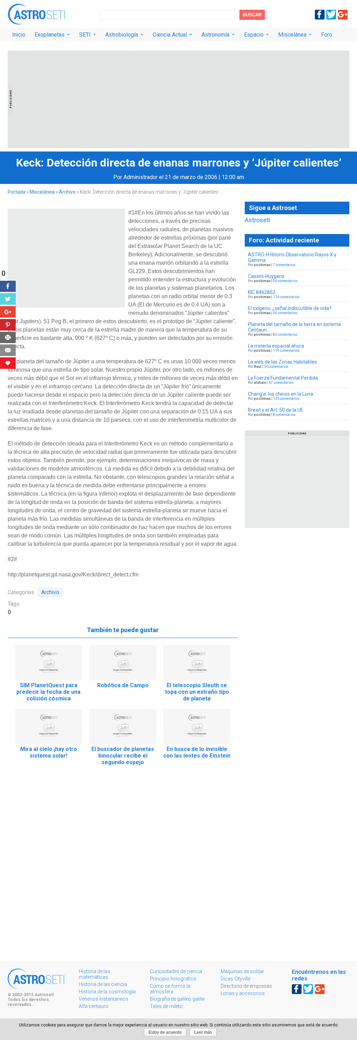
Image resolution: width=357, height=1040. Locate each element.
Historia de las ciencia (103, 984)
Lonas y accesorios (243, 993)
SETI (85, 34)
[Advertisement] (178, 99)
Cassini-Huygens (266, 276)
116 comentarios (286, 297)
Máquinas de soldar (242, 971)
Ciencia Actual (170, 34)
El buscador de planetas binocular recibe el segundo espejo (122, 756)
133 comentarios (286, 399)
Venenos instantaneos (103, 999)
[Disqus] (123, 868)
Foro (326, 34)
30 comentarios (276, 366)
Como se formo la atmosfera (170, 988)
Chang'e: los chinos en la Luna (280, 394)
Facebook (320, 14)
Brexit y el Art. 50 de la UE (275, 410)
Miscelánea (292, 34)
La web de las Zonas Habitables (282, 362)
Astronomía (215, 34)
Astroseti (36, 14)
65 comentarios (285, 313)
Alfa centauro (93, 1006)
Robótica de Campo (123, 685)
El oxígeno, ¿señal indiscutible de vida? (290, 308)
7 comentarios (284, 265)
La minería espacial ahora (276, 346)
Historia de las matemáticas (94, 974)
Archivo (67, 192)
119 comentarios (286, 350)
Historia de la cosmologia (107, 991)
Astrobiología (121, 34)
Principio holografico (173, 978)
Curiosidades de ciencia (176, 971)
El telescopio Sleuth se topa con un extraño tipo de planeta (197, 692)
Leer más (203, 1032)
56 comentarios (285, 281)
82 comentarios (285, 334)
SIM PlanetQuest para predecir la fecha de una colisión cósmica (48, 692)
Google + (343, 14)
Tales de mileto (166, 1006)
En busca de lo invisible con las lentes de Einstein (196, 752)
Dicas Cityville (235, 978)
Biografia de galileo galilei (177, 999)
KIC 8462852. (262, 292)
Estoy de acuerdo (165, 1032)
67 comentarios (281, 383)
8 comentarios (284, 415)
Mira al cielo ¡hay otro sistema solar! (48, 752)
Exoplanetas (49, 34)
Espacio (254, 34)
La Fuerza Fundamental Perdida (283, 378)
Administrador (140, 177)
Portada (16, 192)
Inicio (18, 34)
